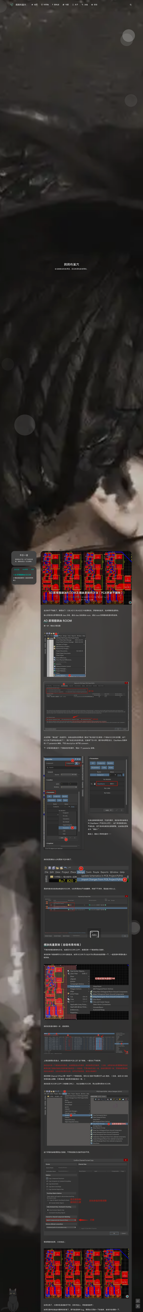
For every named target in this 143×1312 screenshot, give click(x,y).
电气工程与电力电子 (74, 597)
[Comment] (138, 1301)
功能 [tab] (32, 569)
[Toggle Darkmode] (138, 1306)
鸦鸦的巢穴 (21, 4)
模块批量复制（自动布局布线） (23, 579)
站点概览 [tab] (25, 569)
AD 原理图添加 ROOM (22, 575)
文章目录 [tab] (16, 569)
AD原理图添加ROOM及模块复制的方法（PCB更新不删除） (86, 592)
